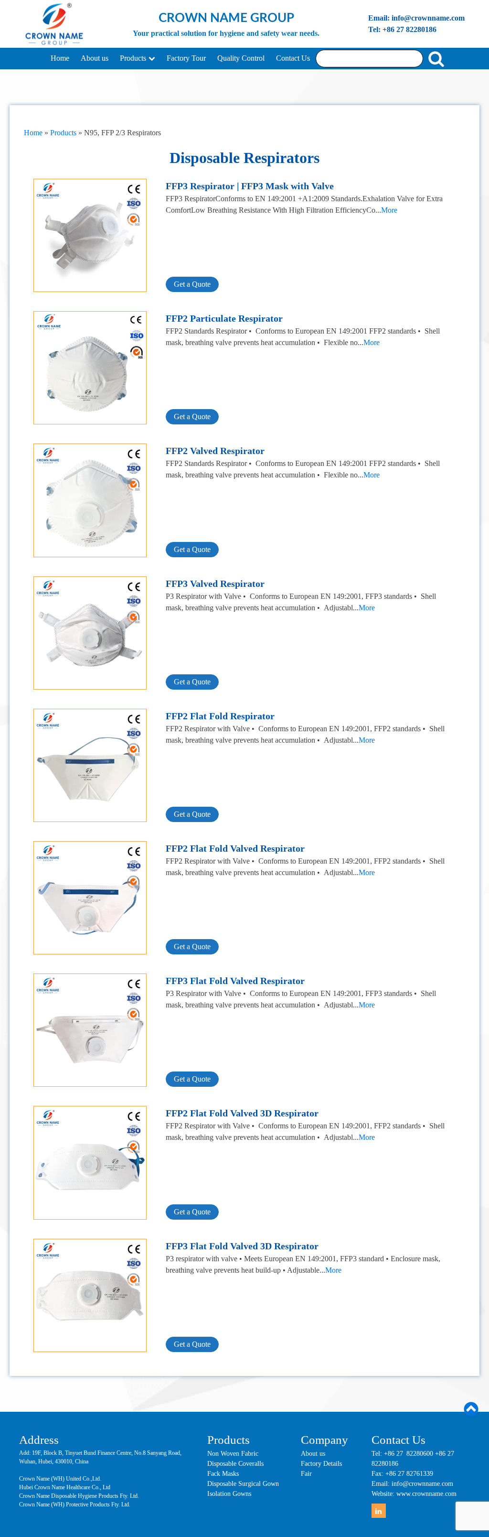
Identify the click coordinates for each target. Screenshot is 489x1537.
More (389, 210)
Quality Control (241, 58)
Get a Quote (192, 284)
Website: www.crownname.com (414, 1493)
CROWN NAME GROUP (226, 18)
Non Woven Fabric (232, 1453)
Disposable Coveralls (235, 1463)
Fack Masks (223, 1473)
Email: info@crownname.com (416, 18)
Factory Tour (186, 58)
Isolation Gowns (229, 1493)
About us (94, 58)
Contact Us (293, 58)
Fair (306, 1473)
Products (133, 58)
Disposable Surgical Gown (243, 1483)
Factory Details (321, 1463)
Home (60, 58)
